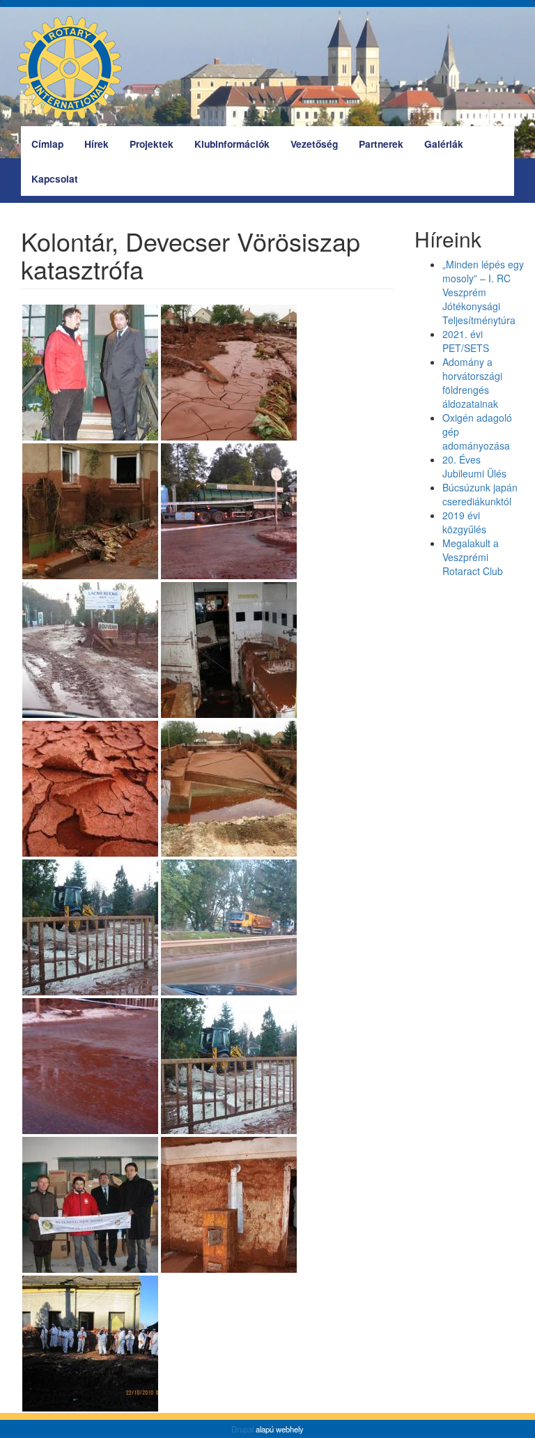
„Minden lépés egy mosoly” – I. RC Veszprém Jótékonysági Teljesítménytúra (483, 292)
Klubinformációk (232, 144)
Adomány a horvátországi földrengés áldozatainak (472, 383)
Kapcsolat (54, 178)
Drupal (242, 1429)
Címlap (47, 144)
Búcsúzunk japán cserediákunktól (480, 494)
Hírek (96, 144)
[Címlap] (74, 68)
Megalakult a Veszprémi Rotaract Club (472, 557)
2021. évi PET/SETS (465, 341)
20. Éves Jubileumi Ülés (474, 466)
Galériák (443, 144)
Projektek (151, 144)
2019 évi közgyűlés (464, 522)
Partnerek (381, 144)
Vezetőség (314, 144)
